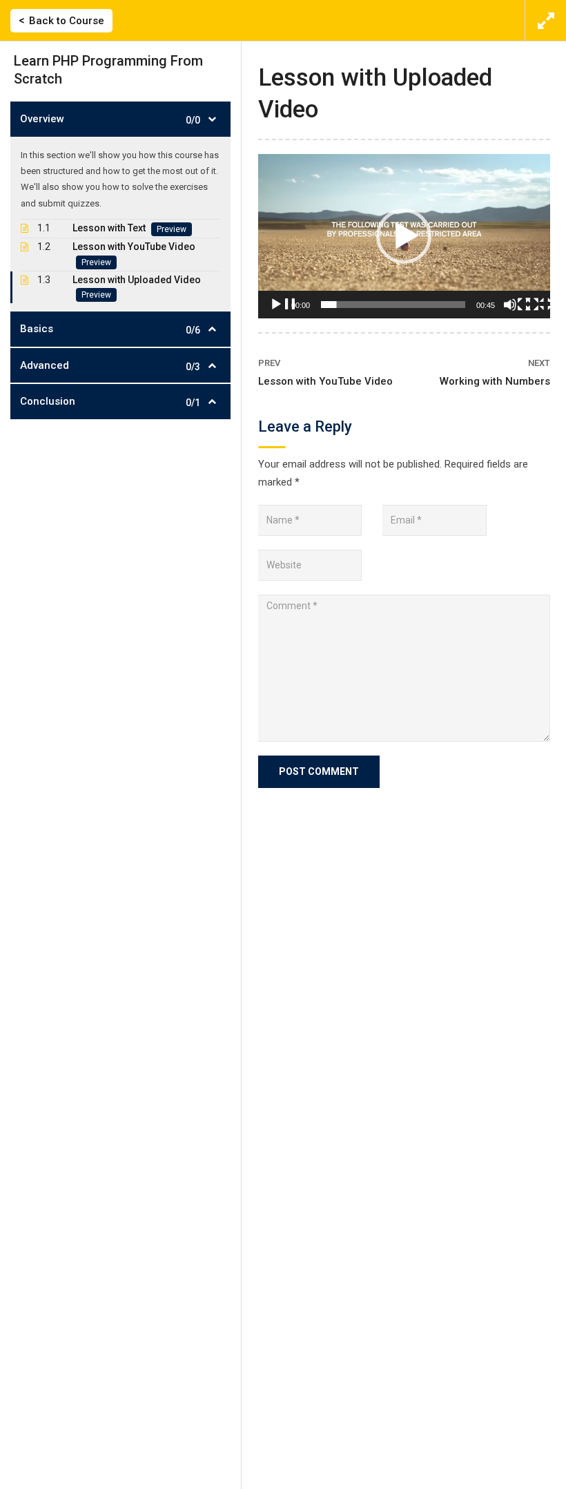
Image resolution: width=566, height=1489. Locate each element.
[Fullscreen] (539, 311)
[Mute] (517, 311)
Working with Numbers (495, 381)
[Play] (283, 311)
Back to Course (66, 21)
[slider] (393, 304)
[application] (404, 236)
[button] (403, 236)
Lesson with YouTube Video (325, 381)
